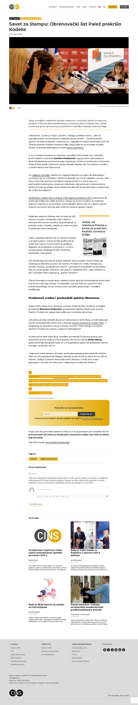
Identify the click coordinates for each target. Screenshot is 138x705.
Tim (12, 651)
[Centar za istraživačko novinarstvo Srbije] (15, 6)
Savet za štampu (48, 459)
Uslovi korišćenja (18, 655)
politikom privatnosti (92, 418)
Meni (125, 7)
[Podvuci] (44, 496)
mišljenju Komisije (41, 175)
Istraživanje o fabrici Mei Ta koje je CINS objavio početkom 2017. (60, 198)
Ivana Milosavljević (76, 560)
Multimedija (77, 658)
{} (65, 496)
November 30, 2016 (41, 396)
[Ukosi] (41, 496)
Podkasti (92, 7)
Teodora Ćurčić (84, 614)
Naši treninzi (16, 658)
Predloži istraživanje (50, 651)
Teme (78, 7)
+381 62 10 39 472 (24, 683)
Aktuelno (53, 7)
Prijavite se (86, 414)
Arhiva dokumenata (80, 661)
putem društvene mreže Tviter (88, 323)
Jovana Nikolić (75, 614)
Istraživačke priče (66, 7)
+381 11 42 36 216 (23, 680)
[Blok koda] (59, 496)
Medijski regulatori (30, 18)
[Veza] (62, 496)
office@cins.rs (14, 678)
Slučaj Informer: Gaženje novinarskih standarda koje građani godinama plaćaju (87, 607)
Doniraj (113, 7)
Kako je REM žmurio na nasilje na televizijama (46, 606)
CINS (19, 108)
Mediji (33, 459)
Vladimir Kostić (33, 560)
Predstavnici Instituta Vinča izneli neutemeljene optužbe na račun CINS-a (45, 553)
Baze (84, 7)
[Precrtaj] (47, 496)
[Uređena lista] (50, 496)
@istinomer (60, 376)
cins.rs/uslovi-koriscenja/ (57, 442)
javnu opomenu (75, 147)
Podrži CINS (47, 648)
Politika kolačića (17, 665)
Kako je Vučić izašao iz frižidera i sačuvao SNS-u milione (85, 553)
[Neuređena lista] (53, 496)
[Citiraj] (56, 496)
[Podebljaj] (38, 496)
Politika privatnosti (19, 661)
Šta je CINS (15, 648)
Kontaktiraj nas (48, 655)
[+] (68, 496)
